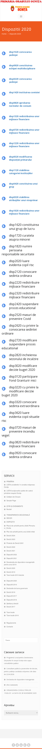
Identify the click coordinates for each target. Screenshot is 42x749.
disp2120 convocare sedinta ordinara (23, 274)
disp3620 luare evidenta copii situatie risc (20, 417)
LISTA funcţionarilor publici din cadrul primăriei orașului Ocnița (18, 492)
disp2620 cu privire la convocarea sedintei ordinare (20, 329)
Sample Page (11, 500)
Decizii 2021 (10, 551)
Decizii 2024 (10, 535)
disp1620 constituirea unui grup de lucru (24, 227)
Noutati (9, 509)
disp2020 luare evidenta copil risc (21, 263)
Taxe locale (10, 612)
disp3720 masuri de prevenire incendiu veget (19, 431)
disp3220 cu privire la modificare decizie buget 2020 (20, 391)
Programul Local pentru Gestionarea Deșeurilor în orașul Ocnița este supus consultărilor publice (18, 660)
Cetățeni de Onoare (13, 497)
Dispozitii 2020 (11, 581)
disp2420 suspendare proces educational (24, 306)
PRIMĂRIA (10, 481)
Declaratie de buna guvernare (17, 588)
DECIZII (9, 518)
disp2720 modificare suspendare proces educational (19, 344)
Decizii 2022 (10, 547)
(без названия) (12, 685)
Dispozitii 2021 (11, 558)
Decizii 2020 (10, 568)
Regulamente (11, 623)
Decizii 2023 (10, 539)
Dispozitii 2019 (11, 584)
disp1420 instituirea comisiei (24, 92)
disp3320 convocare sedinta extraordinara (24, 404)
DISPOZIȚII (10, 522)
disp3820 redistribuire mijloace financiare (24, 444)
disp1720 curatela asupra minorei (21, 237)
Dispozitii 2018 (11, 600)
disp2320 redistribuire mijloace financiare (24, 295)
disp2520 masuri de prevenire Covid (22, 317)
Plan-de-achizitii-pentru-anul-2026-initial (20, 532)
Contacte (9, 626)
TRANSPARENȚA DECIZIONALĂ (18, 515)
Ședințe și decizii (12, 603)
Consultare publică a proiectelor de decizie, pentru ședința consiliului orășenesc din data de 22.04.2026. (21, 671)
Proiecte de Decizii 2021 (15, 543)
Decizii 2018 (10, 592)
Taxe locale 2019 (12, 615)
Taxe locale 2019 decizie (15, 575)
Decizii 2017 (10, 606)
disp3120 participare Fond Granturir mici (23, 378)
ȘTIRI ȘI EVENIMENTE (14, 506)
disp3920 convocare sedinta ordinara (23, 455)
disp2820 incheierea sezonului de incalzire (23, 357)
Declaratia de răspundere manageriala (20, 679)
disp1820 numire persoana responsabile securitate (18, 250)
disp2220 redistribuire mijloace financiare (24, 284)
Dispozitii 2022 (11, 554)
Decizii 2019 (10, 572)
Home (4, 34)
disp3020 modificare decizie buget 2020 (23, 368)
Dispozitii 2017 (11, 596)
